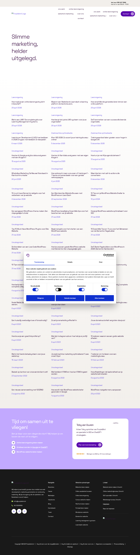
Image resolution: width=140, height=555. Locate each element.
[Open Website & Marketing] (106, 16)
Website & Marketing (65, 14)
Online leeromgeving (76, 9)
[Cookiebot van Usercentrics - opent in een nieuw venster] (105, 255)
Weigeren (40, 298)
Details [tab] (70, 262)
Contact (81, 18)
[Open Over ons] (116, 16)
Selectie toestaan (70, 298)
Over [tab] (100, 262)
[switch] (58, 289)
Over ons (80, 14)
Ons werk (61, 9)
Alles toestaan (99, 298)
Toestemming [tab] (39, 262)
